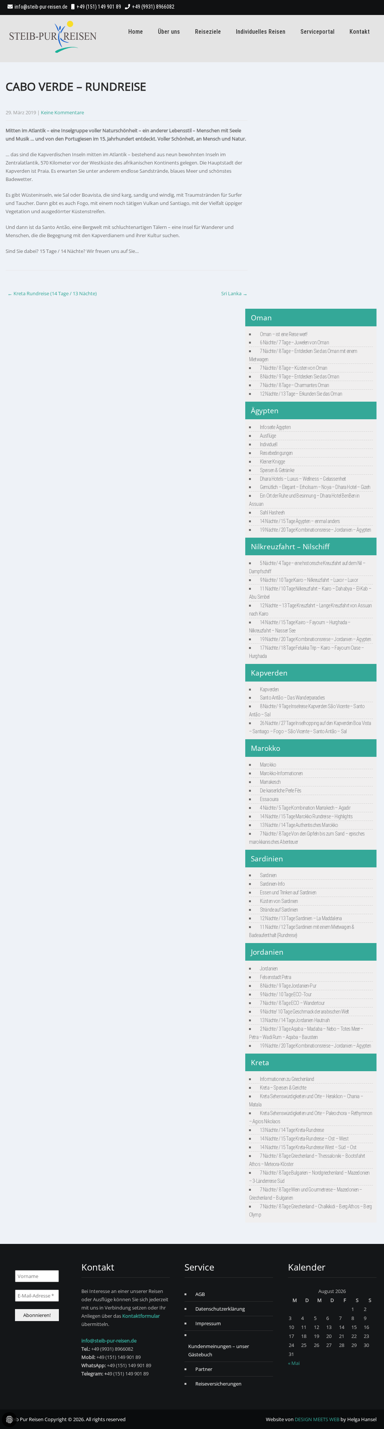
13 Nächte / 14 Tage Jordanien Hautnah (295, 1020)
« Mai (294, 1363)
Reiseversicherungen (218, 1383)
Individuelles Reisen (260, 31)
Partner (203, 1369)
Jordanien (269, 969)
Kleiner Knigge (272, 462)
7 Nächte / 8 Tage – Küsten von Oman (293, 368)
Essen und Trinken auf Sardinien (288, 892)
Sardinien (268, 875)
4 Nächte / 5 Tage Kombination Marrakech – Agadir (305, 808)
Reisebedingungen (276, 453)
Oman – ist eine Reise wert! (283, 334)
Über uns (169, 31)
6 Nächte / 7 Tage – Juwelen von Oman (294, 342)
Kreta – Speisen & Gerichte (283, 1088)
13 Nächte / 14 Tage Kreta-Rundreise (292, 1130)
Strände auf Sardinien (279, 910)
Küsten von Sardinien (279, 901)
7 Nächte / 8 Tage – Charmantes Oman (294, 385)
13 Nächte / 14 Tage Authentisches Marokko (299, 825)
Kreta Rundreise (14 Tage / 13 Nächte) (52, 293)
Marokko (268, 765)
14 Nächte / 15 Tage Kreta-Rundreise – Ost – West (304, 1139)
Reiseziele (208, 31)
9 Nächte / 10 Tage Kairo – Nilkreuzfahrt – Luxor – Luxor (309, 580)
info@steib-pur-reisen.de (41, 7)
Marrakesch (270, 782)
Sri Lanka (234, 293)
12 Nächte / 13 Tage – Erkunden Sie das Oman (301, 394)
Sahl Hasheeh (272, 513)
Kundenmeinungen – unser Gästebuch (218, 1350)
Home (135, 31)
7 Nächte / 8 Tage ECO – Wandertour (292, 1003)
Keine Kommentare (62, 112)
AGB (200, 1294)
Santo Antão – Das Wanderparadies (292, 698)
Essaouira (269, 799)
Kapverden (269, 689)
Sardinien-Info (272, 884)
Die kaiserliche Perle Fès (280, 791)
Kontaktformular (141, 1315)
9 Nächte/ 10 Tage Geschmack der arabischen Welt (304, 1012)
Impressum (208, 1323)
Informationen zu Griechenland (287, 1079)
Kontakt (360, 31)
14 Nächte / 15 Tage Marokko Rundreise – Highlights (306, 816)
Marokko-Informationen (281, 773)
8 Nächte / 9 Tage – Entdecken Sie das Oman (299, 377)
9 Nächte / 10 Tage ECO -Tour (285, 994)
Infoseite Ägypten (275, 427)
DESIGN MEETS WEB (317, 1419)
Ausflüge (268, 436)
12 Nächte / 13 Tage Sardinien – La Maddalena (301, 918)
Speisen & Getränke (277, 470)
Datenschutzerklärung (220, 1308)
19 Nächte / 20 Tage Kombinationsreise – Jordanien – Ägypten (315, 530)
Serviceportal (317, 31)
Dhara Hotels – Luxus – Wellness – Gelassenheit (303, 479)
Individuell (268, 444)
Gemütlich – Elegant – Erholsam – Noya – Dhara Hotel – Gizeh (315, 487)
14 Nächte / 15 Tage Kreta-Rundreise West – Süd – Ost (308, 1147)
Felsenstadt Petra (275, 977)
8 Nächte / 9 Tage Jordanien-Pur (288, 986)
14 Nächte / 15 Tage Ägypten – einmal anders (300, 521)
